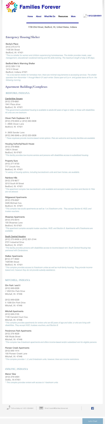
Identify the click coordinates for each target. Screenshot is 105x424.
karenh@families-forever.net (58, 408)
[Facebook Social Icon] (92, 408)
